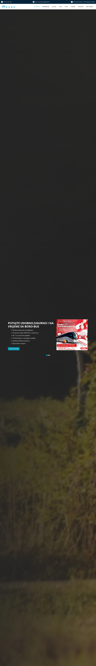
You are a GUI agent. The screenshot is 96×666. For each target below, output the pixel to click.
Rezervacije (45, 6)
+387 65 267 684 (7, 2)
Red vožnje (89, 6)
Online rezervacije (13, 349)
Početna (37, 6)
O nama (73, 6)
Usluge (54, 6)
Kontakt (80, 6)
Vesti (66, 6)
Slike (60, 6)
